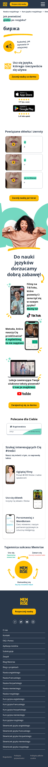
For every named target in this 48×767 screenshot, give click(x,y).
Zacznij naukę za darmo (24, 76)
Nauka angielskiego (11, 672)
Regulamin (7, 757)
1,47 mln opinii (24, 116)
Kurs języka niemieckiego (14, 715)
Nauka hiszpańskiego (12, 683)
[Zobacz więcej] (43, 4)
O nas (5, 630)
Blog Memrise (9, 662)
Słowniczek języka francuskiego (16, 731)
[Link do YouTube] (27, 622)
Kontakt (6, 635)
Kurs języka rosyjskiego (32, 11)
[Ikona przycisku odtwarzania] (13, 144)
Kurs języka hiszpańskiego (14, 709)
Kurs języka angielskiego (13, 699)
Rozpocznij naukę (19, 4)
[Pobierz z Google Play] (24, 108)
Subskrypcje (8, 651)
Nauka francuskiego (12, 678)
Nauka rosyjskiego (11, 11)
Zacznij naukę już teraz (24, 197)
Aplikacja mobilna (10, 646)
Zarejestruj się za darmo (24, 405)
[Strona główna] (8, 66)
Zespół (6, 656)
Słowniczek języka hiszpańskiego (17, 736)
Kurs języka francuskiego (14, 704)
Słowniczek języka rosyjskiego (16, 747)
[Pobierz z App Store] (24, 94)
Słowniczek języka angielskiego (16, 725)
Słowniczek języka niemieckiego (16, 741)
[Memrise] (5, 4)
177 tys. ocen (24, 102)
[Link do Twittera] (21, 622)
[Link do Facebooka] (15, 622)
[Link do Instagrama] (33, 622)
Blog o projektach (10, 667)
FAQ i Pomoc (8, 640)
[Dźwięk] (8, 46)
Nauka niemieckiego (12, 688)
